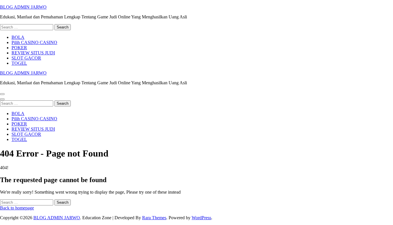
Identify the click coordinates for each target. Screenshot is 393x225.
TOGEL (19, 63)
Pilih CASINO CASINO (34, 42)
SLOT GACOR (26, 58)
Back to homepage (17, 207)
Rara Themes (154, 217)
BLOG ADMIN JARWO (23, 7)
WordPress (201, 217)
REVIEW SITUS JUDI (33, 52)
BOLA (18, 37)
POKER (19, 47)
